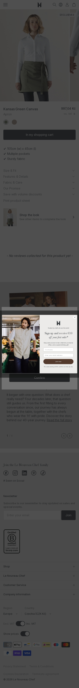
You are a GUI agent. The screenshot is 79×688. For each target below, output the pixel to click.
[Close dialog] (74, 317)
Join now (58, 361)
